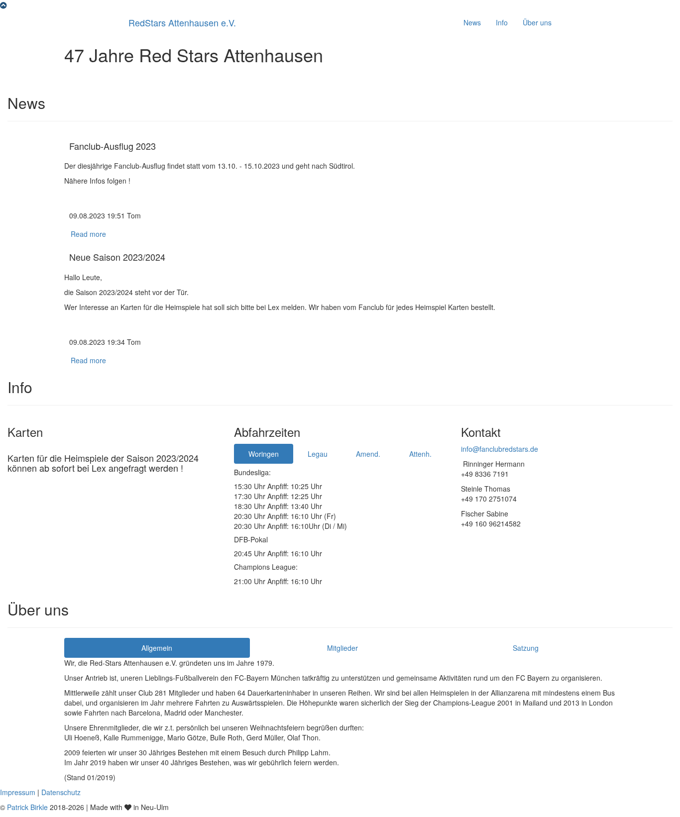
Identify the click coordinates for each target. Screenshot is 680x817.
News (472, 22)
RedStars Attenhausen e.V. (182, 22)
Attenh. (420, 454)
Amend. (368, 454)
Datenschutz (61, 792)
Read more (88, 234)
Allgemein (156, 648)
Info (502, 22)
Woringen (263, 454)
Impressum (18, 792)
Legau (318, 454)
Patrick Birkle (27, 807)
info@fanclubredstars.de (499, 449)
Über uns (537, 22)
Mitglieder (342, 648)
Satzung (526, 648)
